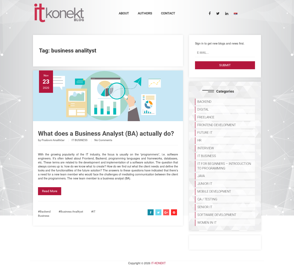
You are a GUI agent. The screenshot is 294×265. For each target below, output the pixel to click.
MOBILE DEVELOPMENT (214, 191)
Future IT (204, 132)
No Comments (103, 140)
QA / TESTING (207, 199)
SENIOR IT (204, 207)
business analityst (71, 211)
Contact (168, 13)
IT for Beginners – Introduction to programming (224, 166)
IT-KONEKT (158, 263)
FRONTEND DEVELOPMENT (216, 125)
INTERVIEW (205, 148)
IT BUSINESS (79, 140)
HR (199, 140)
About (124, 13)
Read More (49, 191)
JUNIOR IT (204, 184)
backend (45, 211)
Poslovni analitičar (53, 140)
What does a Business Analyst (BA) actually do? (106, 133)
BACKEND (204, 102)
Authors (145, 13)
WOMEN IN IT (207, 222)
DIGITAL (203, 109)
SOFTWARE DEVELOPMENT (216, 215)
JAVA (201, 176)
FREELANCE (205, 117)
